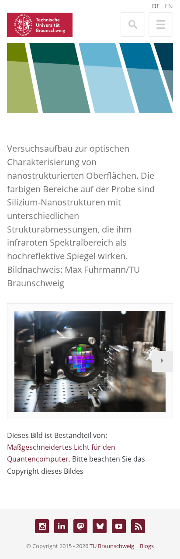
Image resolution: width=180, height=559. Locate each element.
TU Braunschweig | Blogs (122, 546)
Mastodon (80, 526)
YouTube (119, 526)
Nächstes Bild (162, 361)
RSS (138, 526)
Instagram (42, 526)
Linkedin (61, 526)
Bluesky (100, 526)
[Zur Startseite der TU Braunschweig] (40, 24)
